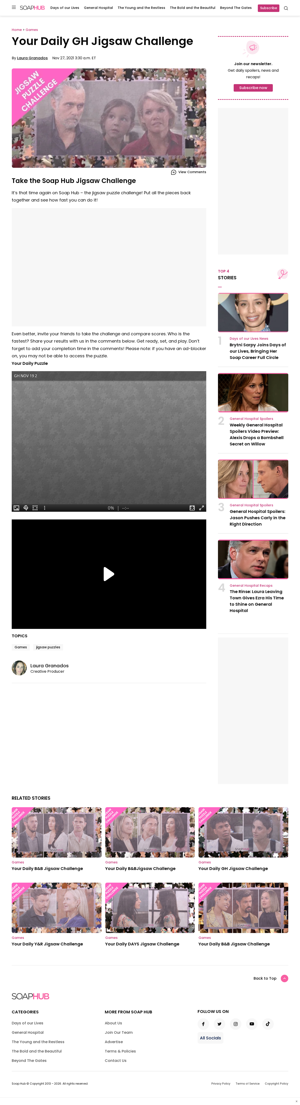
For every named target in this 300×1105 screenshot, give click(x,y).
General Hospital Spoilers (251, 418)
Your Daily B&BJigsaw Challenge (140, 868)
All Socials (210, 1038)
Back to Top (265, 978)
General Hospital (98, 7)
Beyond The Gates (236, 7)
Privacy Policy (220, 1084)
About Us (113, 1023)
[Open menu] (14, 7)
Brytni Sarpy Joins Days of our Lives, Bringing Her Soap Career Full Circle (258, 351)
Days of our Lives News (249, 338)
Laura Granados (32, 58)
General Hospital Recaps (251, 585)
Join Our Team (119, 1032)
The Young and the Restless (141, 7)
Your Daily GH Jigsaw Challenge (233, 868)
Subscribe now (253, 87)
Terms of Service (248, 1084)
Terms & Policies (120, 1051)
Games (21, 647)
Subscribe (268, 8)
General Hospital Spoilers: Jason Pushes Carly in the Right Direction (257, 517)
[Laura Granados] (21, 668)
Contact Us (116, 1060)
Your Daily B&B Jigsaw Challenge (47, 868)
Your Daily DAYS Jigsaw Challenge (142, 944)
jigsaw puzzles (48, 647)
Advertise (114, 1042)
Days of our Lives (64, 7)
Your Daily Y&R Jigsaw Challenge (47, 944)
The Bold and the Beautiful (192, 7)
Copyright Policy (276, 1084)
